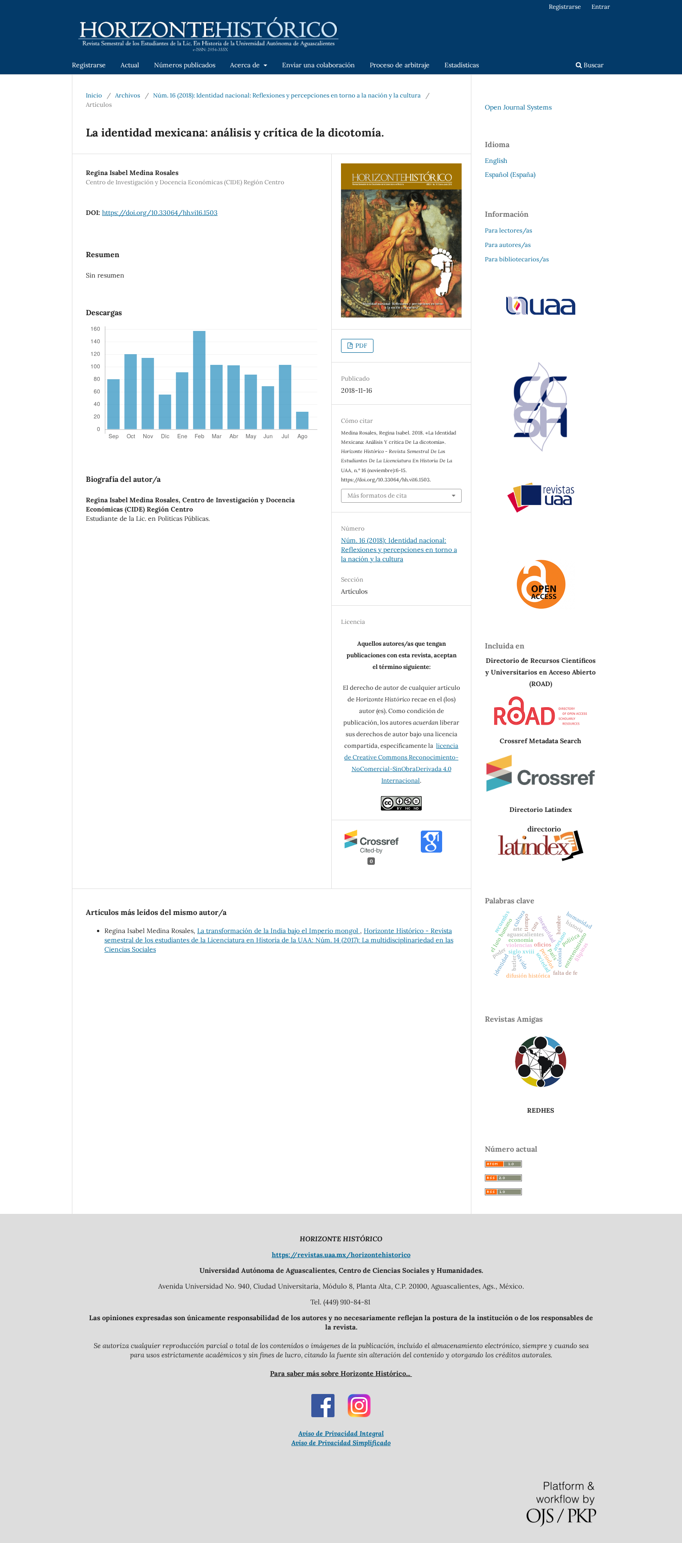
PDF (360, 346)
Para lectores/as (508, 230)
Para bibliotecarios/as (517, 259)
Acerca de (246, 65)
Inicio (94, 95)
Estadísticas (461, 65)
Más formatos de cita (377, 495)
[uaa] (540, 315)
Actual (130, 65)
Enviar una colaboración (318, 65)
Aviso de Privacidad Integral (341, 1433)
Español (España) (510, 174)
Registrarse (89, 65)
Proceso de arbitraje (400, 65)
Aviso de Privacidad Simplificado (341, 1443)
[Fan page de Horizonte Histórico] (323, 1415)
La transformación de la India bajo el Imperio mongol (278, 931)
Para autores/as (508, 245)
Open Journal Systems (518, 107)
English (496, 160)
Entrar (601, 7)
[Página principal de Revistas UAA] (540, 497)
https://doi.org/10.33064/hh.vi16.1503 (160, 212)
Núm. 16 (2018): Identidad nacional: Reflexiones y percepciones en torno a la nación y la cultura (287, 95)
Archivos (127, 95)
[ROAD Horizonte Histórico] (540, 723)
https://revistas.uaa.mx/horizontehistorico (341, 1255)
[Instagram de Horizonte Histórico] (359, 1415)
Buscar (593, 65)
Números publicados (184, 65)
